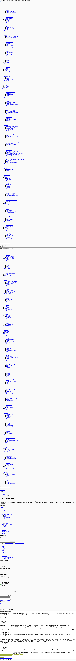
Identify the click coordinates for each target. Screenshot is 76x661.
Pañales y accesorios (8, 19)
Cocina (5, 35)
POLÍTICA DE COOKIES (6, 558)
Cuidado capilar (7, 97)
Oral (7, 25)
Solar (7, 84)
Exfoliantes (8, 118)
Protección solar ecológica (11, 114)
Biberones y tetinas (10, 16)
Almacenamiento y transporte (12, 36)
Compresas (8, 372)
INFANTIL (45, 3)
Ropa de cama (9, 54)
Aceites (7, 113)
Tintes (7, 106)
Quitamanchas (9, 186)
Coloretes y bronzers (10, 152)
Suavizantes (8, 184)
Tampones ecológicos (10, 128)
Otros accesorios (9, 188)
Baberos (7, 14)
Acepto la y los (12, 543)
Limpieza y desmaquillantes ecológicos (13, 134)
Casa (3, 34)
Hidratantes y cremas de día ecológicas (14, 136)
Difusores (8, 67)
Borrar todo (2, 535)
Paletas (7, 399)
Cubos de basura (9, 79)
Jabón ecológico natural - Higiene (12, 110)
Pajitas (7, 44)
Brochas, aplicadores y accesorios (12, 404)
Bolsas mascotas (9, 226)
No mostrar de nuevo (5, 607)
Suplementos (8, 172)
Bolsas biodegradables (10, 222)
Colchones (8, 58)
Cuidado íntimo (9, 117)
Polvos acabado (9, 158)
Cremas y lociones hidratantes (12, 112)
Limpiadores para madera (11, 211)
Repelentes (8, 71)
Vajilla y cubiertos (9, 18)
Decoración (6, 62)
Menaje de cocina (9, 38)
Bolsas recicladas (9, 225)
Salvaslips (8, 374)
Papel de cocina (9, 217)
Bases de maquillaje (10, 393)
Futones (7, 59)
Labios (7, 401)
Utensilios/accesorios (10, 28)
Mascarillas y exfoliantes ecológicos (13, 142)
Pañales (7, 20)
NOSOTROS (4, 553)
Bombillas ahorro (9, 83)
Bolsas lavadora (9, 178)
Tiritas (7, 170)
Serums (7, 139)
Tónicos (7, 135)
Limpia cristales (9, 210)
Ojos (7, 137)
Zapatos (5, 227)
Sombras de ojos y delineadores (12, 398)
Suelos (7, 209)
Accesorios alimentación (9, 13)
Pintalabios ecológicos (10, 156)
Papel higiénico (9, 216)
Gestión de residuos (8, 76)
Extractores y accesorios (11, 12)
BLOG (51, 3)
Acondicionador (9, 344)
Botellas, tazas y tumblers (11, 37)
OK (5, 535)
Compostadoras (9, 77)
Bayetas (7, 230)
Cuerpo (3, 88)
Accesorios (8, 22)
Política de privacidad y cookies (6, 658)
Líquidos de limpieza (10, 204)
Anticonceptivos (9, 174)
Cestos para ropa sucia (10, 52)
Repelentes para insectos (11, 360)
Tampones (8, 373)
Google (9, 650)
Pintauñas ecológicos (10, 161)
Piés (7, 121)
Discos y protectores (10, 11)
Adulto (7, 164)
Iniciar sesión (2, 601)
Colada (5, 177)
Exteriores (6, 85)
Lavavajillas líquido (9, 192)
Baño (7, 26)
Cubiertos (8, 43)
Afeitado (8, 145)
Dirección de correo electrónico (6, 595)
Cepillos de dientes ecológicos (12, 91)
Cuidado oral (6, 89)
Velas (7, 68)
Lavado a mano (9, 191)
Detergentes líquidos (10, 179)
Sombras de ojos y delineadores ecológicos (14, 153)
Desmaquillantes (9, 407)
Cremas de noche (9, 143)
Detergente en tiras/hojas (11, 181)
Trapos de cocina (9, 235)
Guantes (8, 236)
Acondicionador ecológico (11, 100)
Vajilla (5, 189)
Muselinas (6, 29)
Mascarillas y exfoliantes (11, 387)
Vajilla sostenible (9, 42)
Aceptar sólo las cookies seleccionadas (6, 654)
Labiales (7, 138)
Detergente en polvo (10, 180)
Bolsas (7, 78)
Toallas (7, 51)
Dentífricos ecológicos (10, 92)
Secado (7, 185)
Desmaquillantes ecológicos (11, 162)
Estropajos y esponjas (10, 229)
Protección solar (7, 163)
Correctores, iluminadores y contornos (13, 151)
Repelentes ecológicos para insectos (13, 116)
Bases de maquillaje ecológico (12, 149)
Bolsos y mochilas (7, 30)
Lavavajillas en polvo (10, 194)
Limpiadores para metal (11, 212)
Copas (7, 371)
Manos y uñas (9, 120)
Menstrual (6, 125)
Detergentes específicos (11, 183)
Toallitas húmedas (9, 219)
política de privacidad (9, 543)
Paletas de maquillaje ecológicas (12, 154)
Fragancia (6, 63)
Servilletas (8, 218)
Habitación (6, 33)
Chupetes (8, 10)
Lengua (7, 95)
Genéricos (8, 208)
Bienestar (6, 168)
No (4, 617)
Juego (5, 31)
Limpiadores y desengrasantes (12, 199)
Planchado (8, 187)
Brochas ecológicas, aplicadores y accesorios (15, 159)
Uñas (7, 406)
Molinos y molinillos (10, 47)
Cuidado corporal (9, 27)
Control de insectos (8, 70)
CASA (32, 3)
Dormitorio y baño (7, 48)
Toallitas (7, 21)
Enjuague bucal (9, 93)
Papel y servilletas (7, 214)
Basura (5, 221)
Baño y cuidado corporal (9, 23)
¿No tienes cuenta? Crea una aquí (6, 603)
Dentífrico (8, 337)
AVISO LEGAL (4, 556)
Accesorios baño (9, 50)
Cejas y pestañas (9, 155)
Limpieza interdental (10, 94)
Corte (7, 41)
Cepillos (7, 335)
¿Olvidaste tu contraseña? (5, 600)
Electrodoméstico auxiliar (11, 46)
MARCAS (3, 552)
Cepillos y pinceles (9, 233)
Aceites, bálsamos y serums (11, 102)
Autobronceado (9, 160)
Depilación (8, 122)
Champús (8, 343)
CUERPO (25, 3)
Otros (7, 61)
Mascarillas (8, 101)
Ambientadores (9, 64)
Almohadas (8, 56)
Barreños (8, 237)
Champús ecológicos (10, 99)
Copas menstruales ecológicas (12, 126)
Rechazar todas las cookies (18, 654)
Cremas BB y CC (9, 150)
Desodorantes (9, 356)
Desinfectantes (7, 175)
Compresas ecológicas (10, 127)
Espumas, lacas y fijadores (11, 105)
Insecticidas (8, 72)
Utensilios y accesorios (10, 124)
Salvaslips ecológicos (10, 129)
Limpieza (4, 176)
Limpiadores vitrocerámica (11, 200)
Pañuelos (8, 220)
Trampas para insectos (10, 74)
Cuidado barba (9, 103)
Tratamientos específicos (11, 119)
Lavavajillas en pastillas (10, 193)
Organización (6, 86)
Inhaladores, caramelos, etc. (11, 171)
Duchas (7, 53)
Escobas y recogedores (10, 232)
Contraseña (2, 598)
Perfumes (6, 167)
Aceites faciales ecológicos (11, 141)
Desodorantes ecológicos (11, 111)
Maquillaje (6, 392)
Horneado (8, 39)
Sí (5, 617)
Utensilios (8, 196)
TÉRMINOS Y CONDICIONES (7, 557)
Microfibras (8, 234)
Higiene (7, 355)
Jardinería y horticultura (8, 75)
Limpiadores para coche (11, 213)
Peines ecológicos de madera (12, 104)
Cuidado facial (7, 133)
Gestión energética (8, 81)
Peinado (7, 349)
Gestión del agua (7, 80)
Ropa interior (8, 130)
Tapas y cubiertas (9, 45)
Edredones (8, 55)
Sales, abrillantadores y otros (12, 195)
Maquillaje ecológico (8, 147)
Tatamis (7, 60)
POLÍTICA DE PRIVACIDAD (7, 555)
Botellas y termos (9, 17)
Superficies (6, 207)
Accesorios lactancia (8, 9)
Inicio (3, 6)
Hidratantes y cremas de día (11, 381)
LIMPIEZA (38, 3)
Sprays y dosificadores (10, 238)
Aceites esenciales (9, 66)
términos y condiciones (19, 543)
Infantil (3, 8)
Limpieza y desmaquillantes (11, 379)
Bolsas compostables (10, 224)
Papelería (6, 69)
